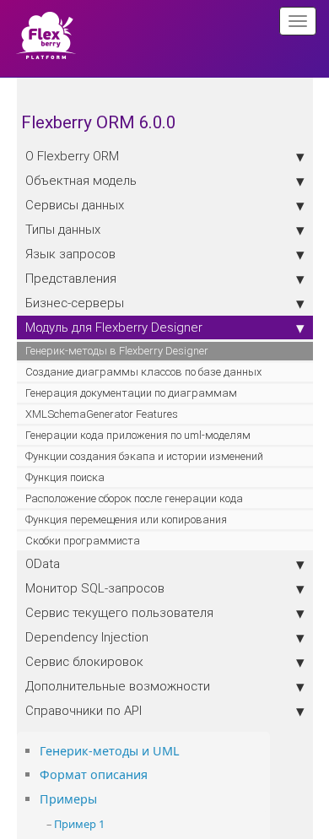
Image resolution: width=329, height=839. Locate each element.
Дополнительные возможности (117, 686)
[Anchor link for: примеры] (103, 798)
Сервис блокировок (84, 661)
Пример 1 (79, 823)
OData (42, 563)
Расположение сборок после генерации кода (134, 498)
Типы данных (62, 229)
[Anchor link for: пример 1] (110, 823)
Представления (70, 278)
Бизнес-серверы (74, 303)
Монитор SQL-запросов (94, 588)
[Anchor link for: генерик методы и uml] (185, 750)
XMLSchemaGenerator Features (101, 414)
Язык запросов (70, 254)
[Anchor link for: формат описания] (153, 773)
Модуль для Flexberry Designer (113, 327)
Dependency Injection (86, 637)
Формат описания (94, 774)
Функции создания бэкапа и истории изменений (144, 456)
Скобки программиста (82, 540)
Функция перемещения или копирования (126, 519)
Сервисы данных (74, 205)
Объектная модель (81, 180)
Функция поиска (65, 477)
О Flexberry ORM (72, 156)
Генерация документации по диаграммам (131, 393)
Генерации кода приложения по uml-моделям (138, 435)
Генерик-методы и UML (110, 751)
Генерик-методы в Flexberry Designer (116, 351)
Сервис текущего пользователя (119, 612)
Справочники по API (83, 710)
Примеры (68, 799)
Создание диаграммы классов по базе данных (143, 372)
